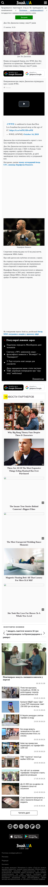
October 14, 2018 (31, 134)
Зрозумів (24, 17)
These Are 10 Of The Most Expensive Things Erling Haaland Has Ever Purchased (24, 471)
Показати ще (38, 379)
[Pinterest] (38, 826)
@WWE (10, 123)
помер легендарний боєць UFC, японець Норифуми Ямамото (21, 163)
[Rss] (10, 826)
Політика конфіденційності (12, 853)
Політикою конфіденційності (31, 10)
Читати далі (24, 813)
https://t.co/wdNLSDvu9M (21, 130)
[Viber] (21, 826)
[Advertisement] (24, 192)
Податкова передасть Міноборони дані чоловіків (24, 346)
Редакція (5, 860)
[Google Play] (31, 836)
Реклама (5, 857)
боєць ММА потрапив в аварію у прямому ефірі (23, 332)
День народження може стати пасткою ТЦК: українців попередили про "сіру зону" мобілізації (24, 371)
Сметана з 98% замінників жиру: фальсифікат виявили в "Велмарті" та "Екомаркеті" (24, 354)
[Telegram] (15, 826)
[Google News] (26, 826)
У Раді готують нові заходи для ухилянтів (21, 362)
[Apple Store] (16, 836)
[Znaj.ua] (24, 3)
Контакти (5, 864)
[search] (2, 2)
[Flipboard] (32, 826)
